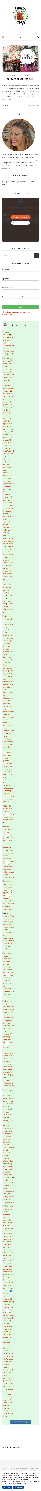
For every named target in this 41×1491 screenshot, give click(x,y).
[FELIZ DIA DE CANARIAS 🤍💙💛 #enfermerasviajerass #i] (8, 814)
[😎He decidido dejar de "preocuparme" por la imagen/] (8, 709)
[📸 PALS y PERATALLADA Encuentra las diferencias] (8, 931)
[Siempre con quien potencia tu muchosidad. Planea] (8, 895)
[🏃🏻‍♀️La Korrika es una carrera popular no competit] (8, 1311)
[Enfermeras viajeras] (20, 16)
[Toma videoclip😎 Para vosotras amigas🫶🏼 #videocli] (8, 343)
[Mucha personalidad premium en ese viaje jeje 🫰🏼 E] (8, 834)
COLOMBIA (15, 76)
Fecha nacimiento (9, 288)
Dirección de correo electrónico (15, 297)
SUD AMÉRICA (25, 76)
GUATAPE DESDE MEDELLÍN (20, 79)
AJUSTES (28, 1483)
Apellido (5, 279)
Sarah (6, 105)
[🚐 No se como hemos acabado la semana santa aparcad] (8, 1146)
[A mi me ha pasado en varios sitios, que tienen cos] (8, 975)
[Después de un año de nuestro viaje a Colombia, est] (8, 485)
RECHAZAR (18, 1487)
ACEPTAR (7, 1487)
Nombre (5, 270)
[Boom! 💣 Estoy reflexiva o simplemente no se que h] (8, 862)
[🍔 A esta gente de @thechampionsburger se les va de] (8, 1043)
